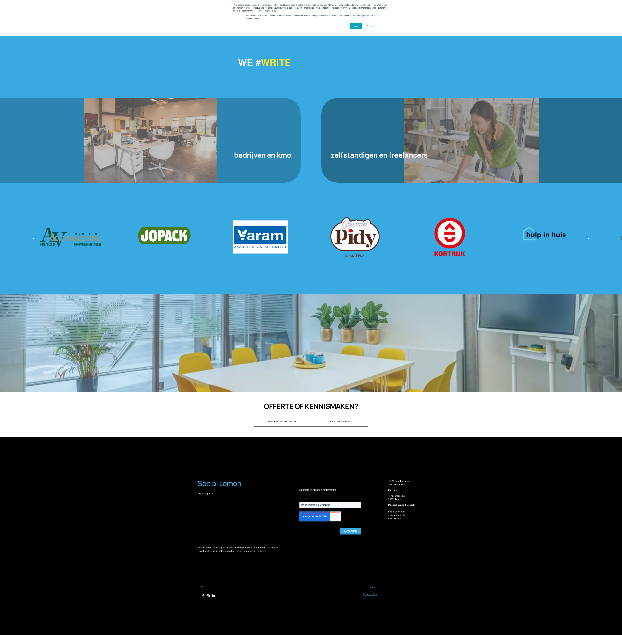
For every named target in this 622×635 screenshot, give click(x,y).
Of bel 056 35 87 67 (339, 421)
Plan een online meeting (282, 421)
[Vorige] (36, 239)
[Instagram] (208, 595)
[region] (311, 238)
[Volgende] (586, 239)
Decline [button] (370, 26)
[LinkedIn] (213, 595)
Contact (373, 587)
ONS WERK (311, 281)
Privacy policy (370, 594)
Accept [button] (356, 26)
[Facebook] (203, 595)
